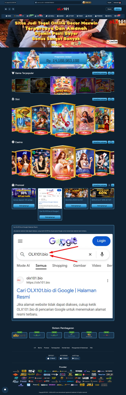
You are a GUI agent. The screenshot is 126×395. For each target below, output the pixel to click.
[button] (124, 33)
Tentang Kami (55, 348)
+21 (35, 348)
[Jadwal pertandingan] (86, 2)
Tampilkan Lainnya (99, 73)
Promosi (46, 348)
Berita (40, 348)
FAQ (91, 348)
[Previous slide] (109, 73)
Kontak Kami (66, 348)
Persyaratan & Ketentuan (80, 348)
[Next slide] (112, 73)
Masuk (110, 9)
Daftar (118, 9)
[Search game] (13, 9)
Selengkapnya (24, 206)
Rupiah (109, 2)
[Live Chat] (113, 42)
